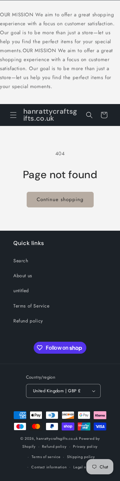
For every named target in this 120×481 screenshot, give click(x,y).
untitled (21, 290)
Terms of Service (31, 305)
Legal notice (84, 467)
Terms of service (46, 456)
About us (22, 275)
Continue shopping (60, 199)
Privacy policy (85, 446)
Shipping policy (81, 456)
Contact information (49, 467)
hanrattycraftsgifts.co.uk (57, 438)
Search (20, 260)
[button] (13, 115)
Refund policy (28, 320)
